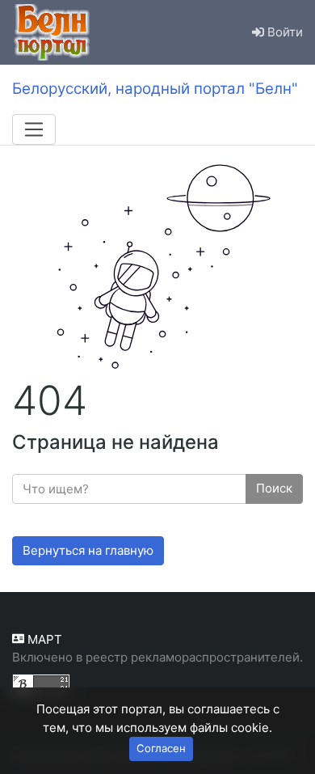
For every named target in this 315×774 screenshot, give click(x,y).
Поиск (274, 488)
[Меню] (34, 129)
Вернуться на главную (88, 550)
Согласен (161, 748)
